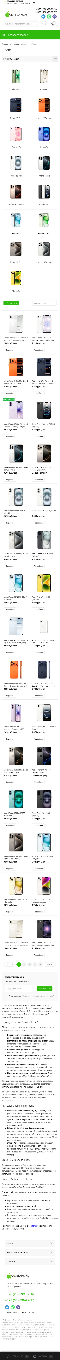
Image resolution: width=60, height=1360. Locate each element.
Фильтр (13, 303)
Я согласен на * (31, 996)
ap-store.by (33, 1226)
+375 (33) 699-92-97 (46, 12)
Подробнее (10, 350)
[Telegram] (43, 16)
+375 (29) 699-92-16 (46, 9)
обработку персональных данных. (37, 996)
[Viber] (54, 16)
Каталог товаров (18, 34)
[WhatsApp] (49, 16)
